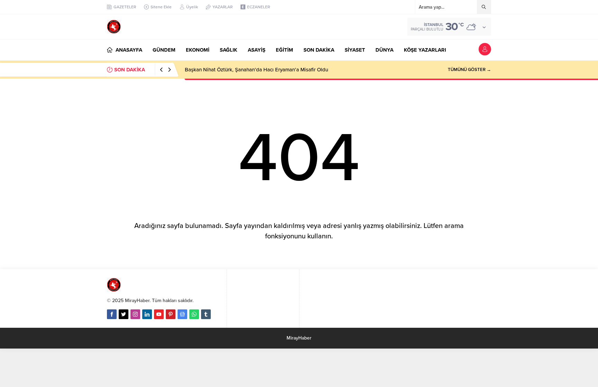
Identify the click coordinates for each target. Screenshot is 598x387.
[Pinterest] (170, 314)
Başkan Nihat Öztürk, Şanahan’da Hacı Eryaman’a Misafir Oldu (256, 70)
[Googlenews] (182, 314)
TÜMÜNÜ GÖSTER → (469, 69)
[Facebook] (112, 314)
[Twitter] (123, 314)
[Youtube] (159, 314)
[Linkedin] (147, 314)
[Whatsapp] (194, 314)
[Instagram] (135, 314)
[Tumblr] (206, 314)
